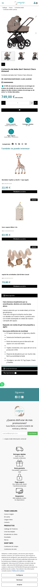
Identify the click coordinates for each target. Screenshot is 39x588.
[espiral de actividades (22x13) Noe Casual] (19, 258)
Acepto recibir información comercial (15, 439)
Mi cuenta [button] (7, 517)
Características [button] (11, 369)
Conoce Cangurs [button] (9, 514)
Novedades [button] (7, 537)
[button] (19, 3)
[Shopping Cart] (19, 110)
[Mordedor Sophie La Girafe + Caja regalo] (19, 164)
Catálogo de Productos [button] (11, 529)
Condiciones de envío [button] (10, 549)
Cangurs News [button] (8, 519)
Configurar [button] (19, 575)
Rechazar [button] (20, 580)
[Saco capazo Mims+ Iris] (19, 211)
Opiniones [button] (11, 373)
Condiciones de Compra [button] (11, 546)
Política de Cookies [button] (18, 571)
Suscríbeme (32, 433)
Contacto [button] (7, 522)
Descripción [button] (10, 295)
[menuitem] (19, 514)
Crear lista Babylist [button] (9, 531)
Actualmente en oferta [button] (10, 534)
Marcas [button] (6, 540)
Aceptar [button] (19, 584)
